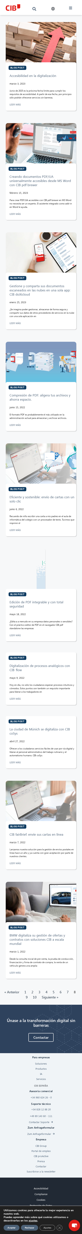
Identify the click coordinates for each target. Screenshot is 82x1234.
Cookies (41, 1199)
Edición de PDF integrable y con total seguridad (36, 604)
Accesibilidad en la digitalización (33, 76)
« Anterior (11, 992)
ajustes (33, 1220)
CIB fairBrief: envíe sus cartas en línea (36, 834)
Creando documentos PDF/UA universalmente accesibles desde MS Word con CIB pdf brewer (40, 180)
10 (35, 997)
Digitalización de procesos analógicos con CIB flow (40, 668)
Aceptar (11, 1227)
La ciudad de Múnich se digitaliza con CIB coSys (40, 731)
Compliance (41, 1194)
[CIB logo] (13, 7)
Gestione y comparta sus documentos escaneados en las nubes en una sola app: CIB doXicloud (40, 290)
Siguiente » (50, 997)
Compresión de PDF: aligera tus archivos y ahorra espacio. (40, 397)
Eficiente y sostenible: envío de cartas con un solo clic (42, 499)
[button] (53, 9)
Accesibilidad (41, 1188)
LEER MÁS (16, 104)
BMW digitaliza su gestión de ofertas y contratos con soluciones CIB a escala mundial (37, 939)
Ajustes (47, 1227)
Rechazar (29, 1227)
